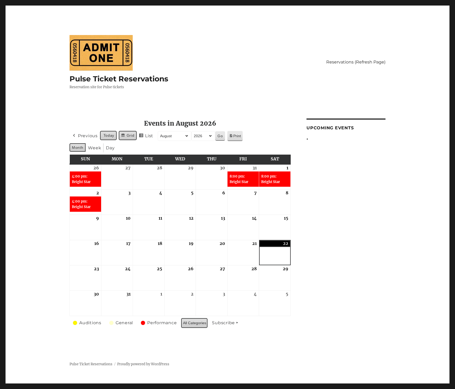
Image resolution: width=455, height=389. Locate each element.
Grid (127, 136)
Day (110, 147)
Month (77, 147)
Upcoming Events (330, 127)
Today (108, 135)
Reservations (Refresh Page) (355, 62)
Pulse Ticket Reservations (119, 78)
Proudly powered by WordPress (143, 364)
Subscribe (223, 322)
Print (235, 137)
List (146, 137)
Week (94, 147)
